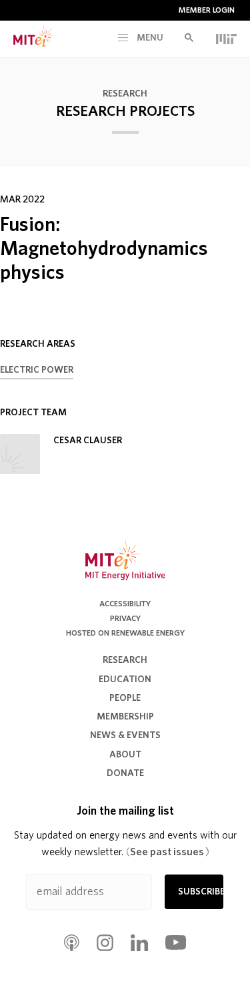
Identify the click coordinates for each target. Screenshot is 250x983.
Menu (149, 38)
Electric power (36, 370)
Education (125, 679)
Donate (125, 773)
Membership (125, 716)
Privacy (125, 618)
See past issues (167, 852)
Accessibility (125, 604)
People (125, 698)
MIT (226, 38)
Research (125, 93)
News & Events (125, 735)
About (125, 754)
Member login (207, 10)
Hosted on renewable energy (125, 633)
